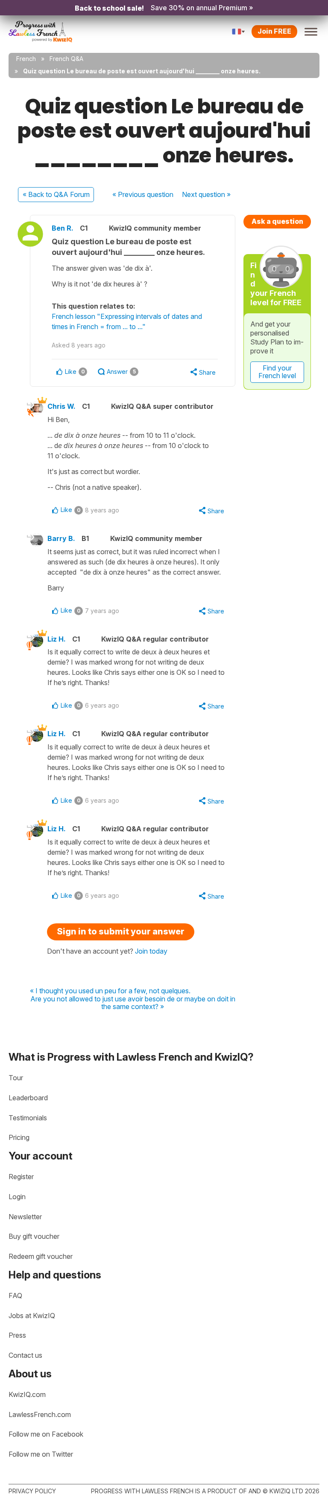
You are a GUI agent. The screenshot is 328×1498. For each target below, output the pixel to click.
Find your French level (277, 372)
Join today (151, 951)
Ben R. (62, 228)
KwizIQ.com (27, 1394)
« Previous (142, 194)
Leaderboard (28, 1097)
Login (17, 1196)
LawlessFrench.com (40, 1414)
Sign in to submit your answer (120, 931)
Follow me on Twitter (41, 1454)
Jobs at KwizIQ (32, 1315)
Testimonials (28, 1117)
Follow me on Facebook (46, 1434)
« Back (56, 194)
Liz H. (56, 639)
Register (21, 1176)
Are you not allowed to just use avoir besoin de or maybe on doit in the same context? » (132, 1002)
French (26, 58)
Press (17, 1335)
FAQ (15, 1295)
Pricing (19, 1137)
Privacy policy (32, 1491)
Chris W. (61, 406)
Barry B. (61, 538)
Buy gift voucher (34, 1236)
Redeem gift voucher (41, 1256)
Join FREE (274, 31)
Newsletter (25, 1216)
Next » (206, 194)
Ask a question (277, 221)
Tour (16, 1077)
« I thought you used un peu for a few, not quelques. (110, 991)
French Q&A (66, 58)
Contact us (25, 1355)
